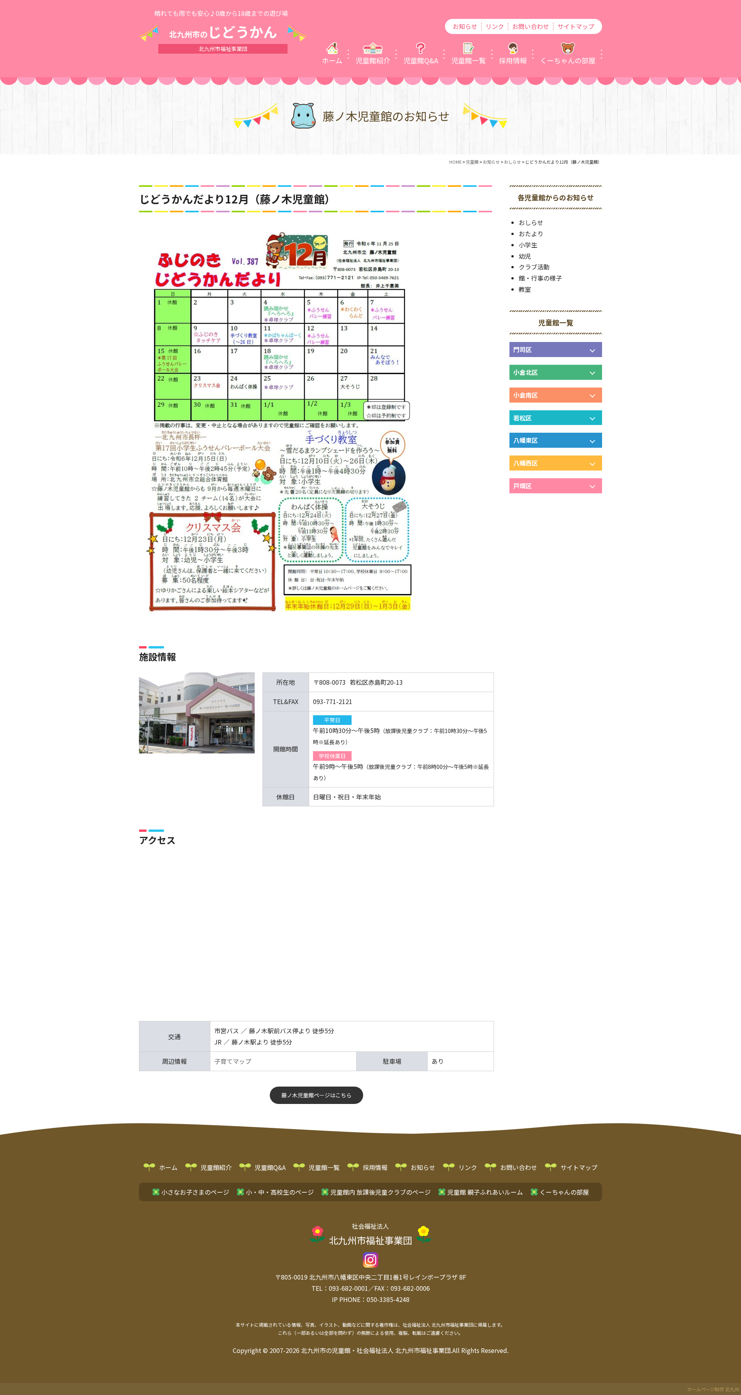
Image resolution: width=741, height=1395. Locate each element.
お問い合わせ (530, 26)
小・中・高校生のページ (280, 1192)
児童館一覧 (324, 1167)
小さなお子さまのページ (195, 1192)
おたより (531, 233)
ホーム (168, 1167)
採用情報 (375, 1167)
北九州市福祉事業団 (370, 1234)
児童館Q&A (270, 1167)
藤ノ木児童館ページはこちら (316, 1095)
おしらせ (531, 222)
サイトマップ (575, 26)
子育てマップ (232, 1061)
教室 (525, 289)
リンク (495, 26)
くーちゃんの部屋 (564, 1192)
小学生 (528, 244)
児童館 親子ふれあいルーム (485, 1192)
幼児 (525, 256)
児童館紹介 (216, 1167)
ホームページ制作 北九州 (713, 1389)
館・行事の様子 (540, 278)
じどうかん (223, 31)
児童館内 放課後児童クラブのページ (380, 1192)
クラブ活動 (534, 266)
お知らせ (465, 26)
